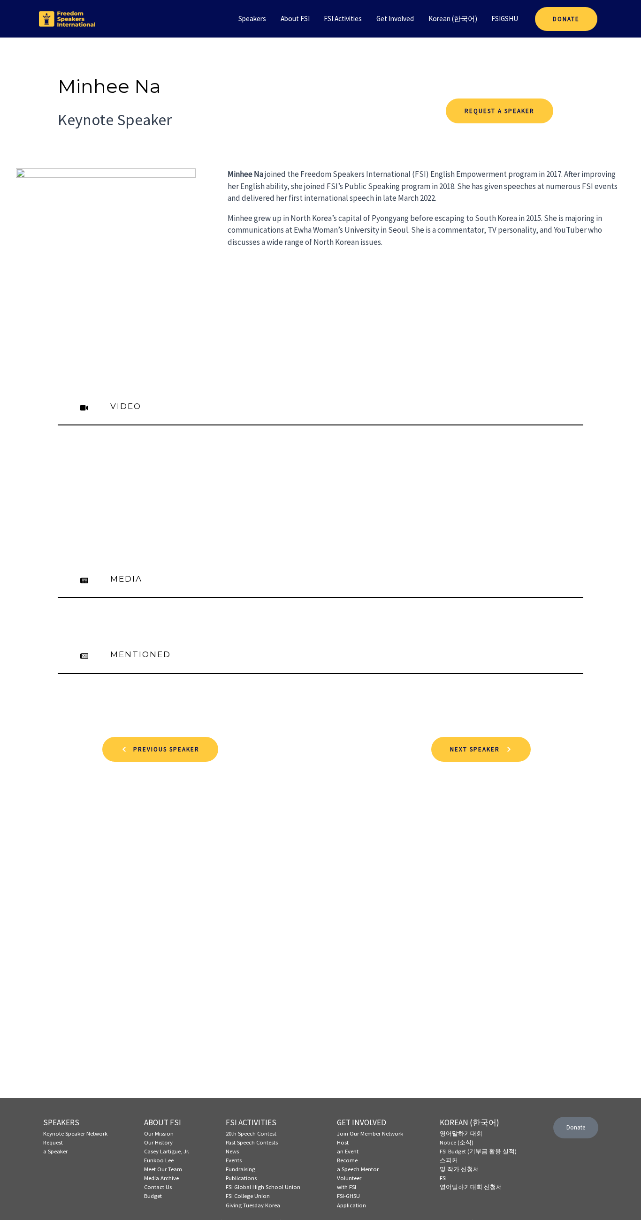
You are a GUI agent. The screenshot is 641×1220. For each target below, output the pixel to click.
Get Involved (395, 18)
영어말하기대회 (461, 1133)
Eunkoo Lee (159, 1160)
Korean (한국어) (452, 18)
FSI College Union (248, 1195)
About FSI (295, 18)
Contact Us (158, 1186)
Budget (153, 1195)
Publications (241, 1178)
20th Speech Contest (251, 1133)
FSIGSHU (504, 18)
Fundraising (240, 1169)
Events (234, 1160)
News (232, 1151)
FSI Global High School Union (263, 1186)
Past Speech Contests (252, 1142)
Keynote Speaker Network (75, 1133)
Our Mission (159, 1133)
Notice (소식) (456, 1142)
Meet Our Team (163, 1169)
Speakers (252, 18)
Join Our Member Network (370, 1133)
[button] (160, 749)
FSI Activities (343, 18)
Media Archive (161, 1178)
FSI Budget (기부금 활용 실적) (478, 1151)
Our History (158, 1142)
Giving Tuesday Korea (253, 1205)
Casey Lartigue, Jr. (166, 1151)
